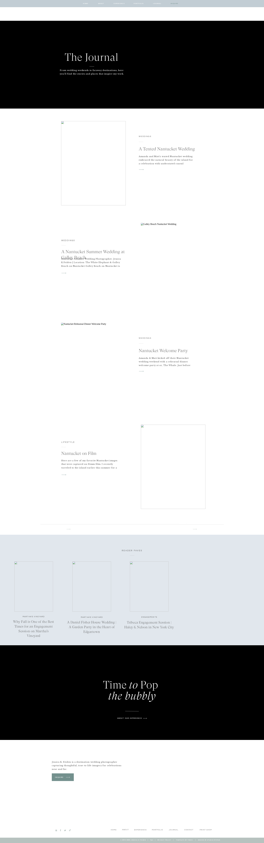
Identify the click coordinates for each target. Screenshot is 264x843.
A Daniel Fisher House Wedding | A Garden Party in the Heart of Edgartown (91, 627)
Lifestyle (68, 442)
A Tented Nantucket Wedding (167, 148)
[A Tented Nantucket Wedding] (93, 163)
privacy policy (164, 840)
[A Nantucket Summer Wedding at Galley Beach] (173, 265)
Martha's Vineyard (34, 616)
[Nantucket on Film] (173, 467)
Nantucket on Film (78, 453)
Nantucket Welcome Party (163, 350)
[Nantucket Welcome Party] (93, 365)
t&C (151, 840)
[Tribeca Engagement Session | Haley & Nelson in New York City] (149, 586)
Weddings (145, 136)
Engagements (149, 617)
